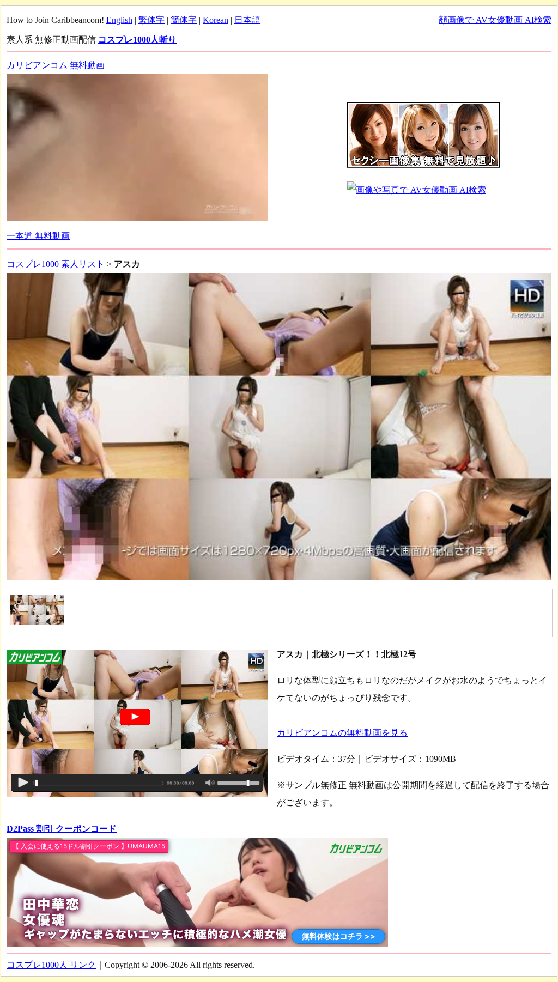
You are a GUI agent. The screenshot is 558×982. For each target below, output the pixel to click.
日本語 (247, 20)
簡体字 (184, 20)
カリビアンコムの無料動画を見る (342, 732)
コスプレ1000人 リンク (51, 964)
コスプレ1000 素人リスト (56, 264)
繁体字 (151, 20)
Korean (215, 20)
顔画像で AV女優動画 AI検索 (495, 20)
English (119, 20)
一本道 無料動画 (38, 235)
